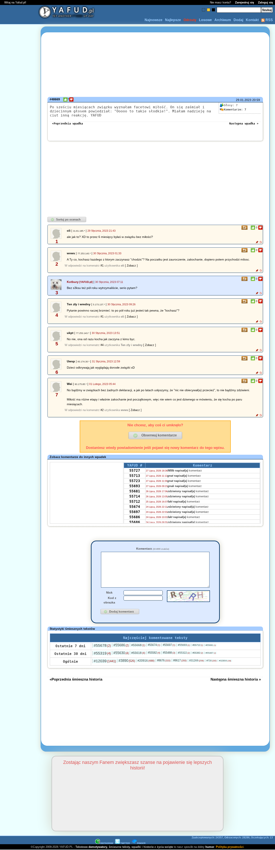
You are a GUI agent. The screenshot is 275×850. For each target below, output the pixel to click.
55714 (134, 496)
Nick (109, 592)
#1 (102, 265)
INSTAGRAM (106, 843)
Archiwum (222, 20)
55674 (134, 507)
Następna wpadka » (243, 123)
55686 (134, 517)
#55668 (138, 645)
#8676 (164, 660)
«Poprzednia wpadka (67, 123)
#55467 (211, 653)
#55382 (197, 652)
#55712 (197, 645)
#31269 (196, 660)
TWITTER (125, 843)
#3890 (127, 660)
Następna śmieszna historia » (236, 679)
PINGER (141, 843)
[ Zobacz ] (131, 265)
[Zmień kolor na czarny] (213, 9)
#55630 (121, 653)
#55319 (102, 653)
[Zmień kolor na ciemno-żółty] (208, 9)
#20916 (146, 660)
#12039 (105, 661)
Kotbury (73, 282)
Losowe (205, 20)
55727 (134, 470)
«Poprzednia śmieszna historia (76, 679)
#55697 (169, 645)
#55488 (169, 652)
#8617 (180, 660)
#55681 (211, 645)
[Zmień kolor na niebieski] (203, 9)
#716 (211, 660)
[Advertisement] (19, 425)
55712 (134, 501)
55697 (134, 512)
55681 (134, 491)
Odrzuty (189, 20)
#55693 (184, 645)
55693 (134, 486)
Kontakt (252, 20)
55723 (134, 481)
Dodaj (238, 20)
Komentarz (152, 548)
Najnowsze (153, 20)
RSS (269, 20)
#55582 (154, 652)
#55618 (138, 653)
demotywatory (98, 846)
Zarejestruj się (244, 2)
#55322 (184, 652)
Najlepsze (173, 20)
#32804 (225, 660)
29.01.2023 (243, 100)
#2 (102, 410)
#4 (102, 345)
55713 (134, 476)
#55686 (121, 645)
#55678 (102, 645)
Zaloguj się (265, 2)
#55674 (154, 645)
